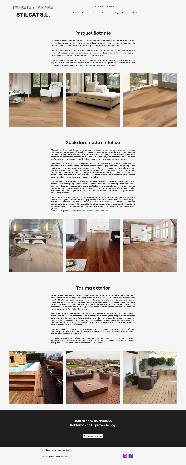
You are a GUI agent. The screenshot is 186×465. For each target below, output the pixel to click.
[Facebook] (131, 456)
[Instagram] (125, 456)
